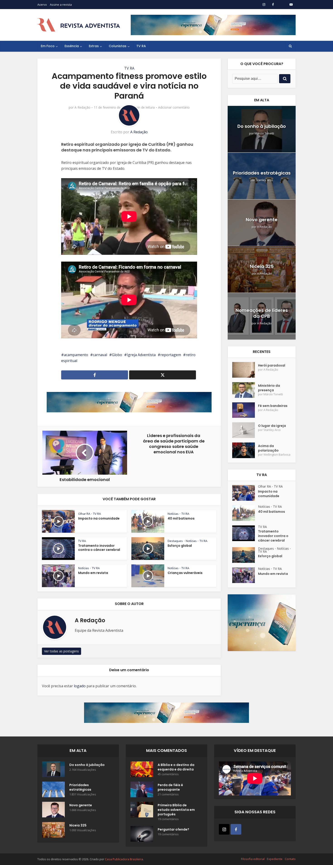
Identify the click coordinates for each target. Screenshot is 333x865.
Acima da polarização (268, 448)
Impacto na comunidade (99, 518)
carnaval (100, 354)
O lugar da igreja (272, 425)
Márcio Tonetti (264, 133)
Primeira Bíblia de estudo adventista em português (176, 809)
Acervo (42, 4)
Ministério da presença (269, 387)
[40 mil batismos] (245, 513)
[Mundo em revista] (245, 575)
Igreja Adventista (141, 354)
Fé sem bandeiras (272, 405)
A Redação (82, 107)
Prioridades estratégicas (262, 173)
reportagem (170, 354)
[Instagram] (224, 829)
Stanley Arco (264, 180)
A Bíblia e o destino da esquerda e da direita (176, 767)
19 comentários (168, 819)
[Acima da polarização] (245, 450)
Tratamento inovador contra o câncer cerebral (99, 547)
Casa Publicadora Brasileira (124, 859)
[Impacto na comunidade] (245, 493)
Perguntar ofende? (173, 829)
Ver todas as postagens (61, 651)
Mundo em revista (93, 573)
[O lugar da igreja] (245, 430)
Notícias (173, 514)
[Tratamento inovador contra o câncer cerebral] (245, 533)
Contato (290, 859)
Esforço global (180, 545)
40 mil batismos (181, 518)
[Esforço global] (245, 555)
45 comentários (168, 774)
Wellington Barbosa (276, 455)
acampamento (76, 354)
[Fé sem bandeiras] (245, 410)
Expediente (274, 859)
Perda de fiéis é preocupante (170, 787)
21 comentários (168, 794)
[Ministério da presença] (245, 390)
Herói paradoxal (271, 365)
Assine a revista (61, 4)
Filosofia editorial (253, 859)
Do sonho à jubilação (261, 126)
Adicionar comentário (174, 107)
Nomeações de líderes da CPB (262, 313)
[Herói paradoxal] (245, 370)
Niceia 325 (262, 266)
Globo (117, 354)
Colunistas (117, 46)
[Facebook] (236, 829)
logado (80, 685)
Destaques (175, 541)
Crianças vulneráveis (185, 573)
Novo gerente (262, 219)
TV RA (141, 46)
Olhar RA (84, 514)
